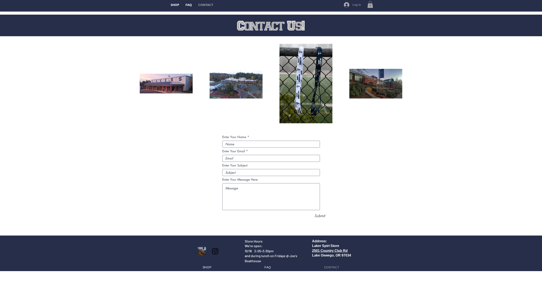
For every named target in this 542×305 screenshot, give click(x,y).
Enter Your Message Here (240, 179)
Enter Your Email (233, 151)
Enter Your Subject (234, 165)
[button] (370, 4)
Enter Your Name (234, 137)
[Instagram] (215, 251)
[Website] (202, 251)
